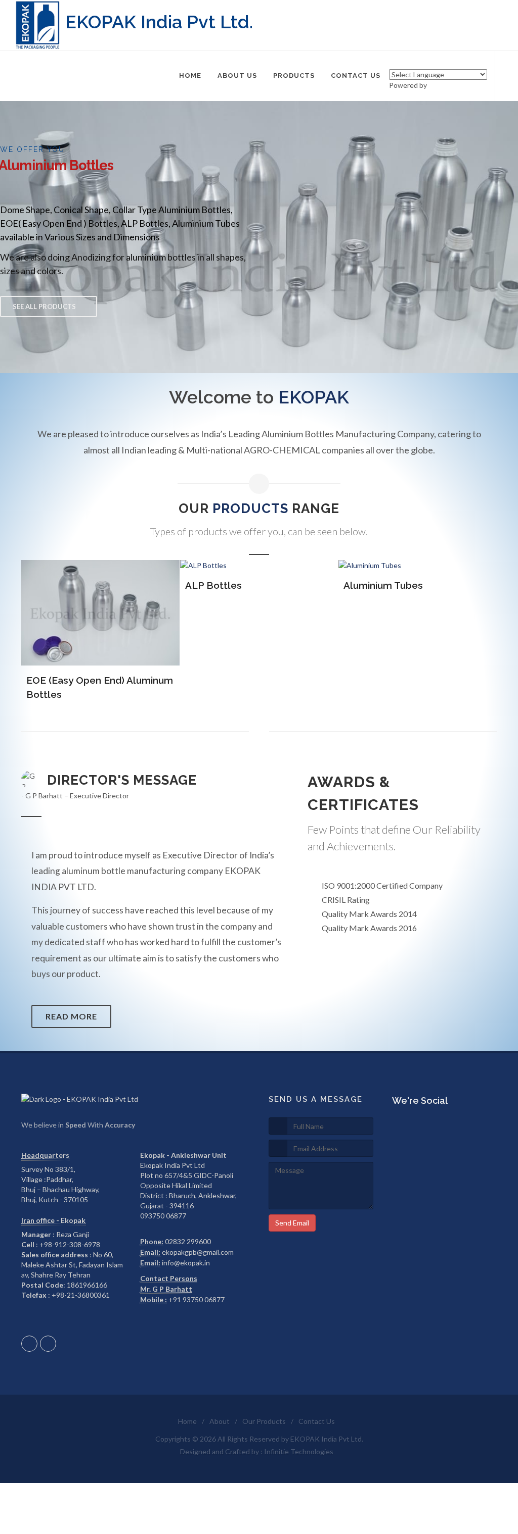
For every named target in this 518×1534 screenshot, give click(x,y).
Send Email (292, 1222)
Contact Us (316, 1421)
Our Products (264, 1421)
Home (187, 1421)
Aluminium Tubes (383, 585)
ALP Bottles (213, 585)
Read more (71, 1016)
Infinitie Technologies (298, 1451)
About (219, 1421)
